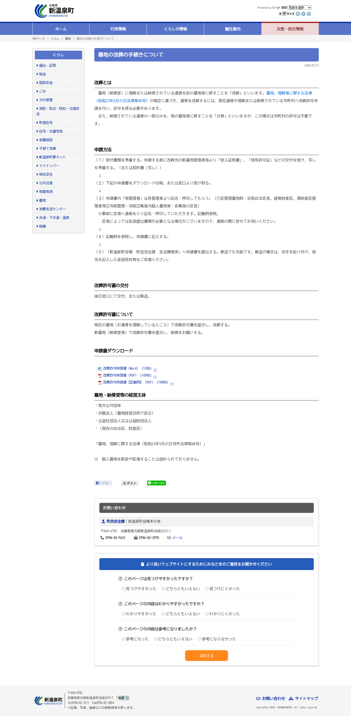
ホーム (61, 29)
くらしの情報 (175, 29)
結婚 (42, 226)
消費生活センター (52, 209)
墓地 (68, 38)
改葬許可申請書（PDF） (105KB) (127, 375)
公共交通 (46, 183)
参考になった (137, 639)
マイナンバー (49, 165)
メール (177, 537)
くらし (55, 38)
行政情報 (118, 29)
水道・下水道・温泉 (54, 217)
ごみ (42, 91)
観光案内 (232, 29)
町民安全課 (116, 521)
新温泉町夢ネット (52, 157)
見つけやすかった (141, 589)
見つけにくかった (224, 589)
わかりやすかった (141, 614)
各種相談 (46, 140)
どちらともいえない (183, 589)
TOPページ (38, 38)
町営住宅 (46, 122)
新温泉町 (53, 11)
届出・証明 (47, 65)
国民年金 (46, 82)
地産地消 (46, 191)
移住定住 (46, 174)
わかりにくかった (224, 614)
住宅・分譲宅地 (51, 131)
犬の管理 (46, 100)
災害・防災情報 (290, 29)
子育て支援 (47, 148)
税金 (42, 74)
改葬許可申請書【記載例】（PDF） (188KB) (135, 382)
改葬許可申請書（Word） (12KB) (127, 368)
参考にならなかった (219, 639)
